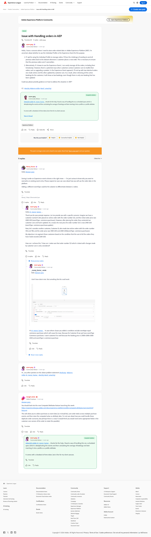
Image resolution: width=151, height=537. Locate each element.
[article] (59, 185)
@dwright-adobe (29, 102)
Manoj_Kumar (30, 166)
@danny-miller (35, 88)
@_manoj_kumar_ (39, 102)
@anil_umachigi (45, 88)
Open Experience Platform (119, 20)
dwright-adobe (30, 397)
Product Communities (13, 9)
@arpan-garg (30, 172)
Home (4, 9)
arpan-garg (29, 44)
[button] (138, 9)
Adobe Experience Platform (28, 9)
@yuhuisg (62, 373)
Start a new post (73, 151)
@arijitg (27, 88)
